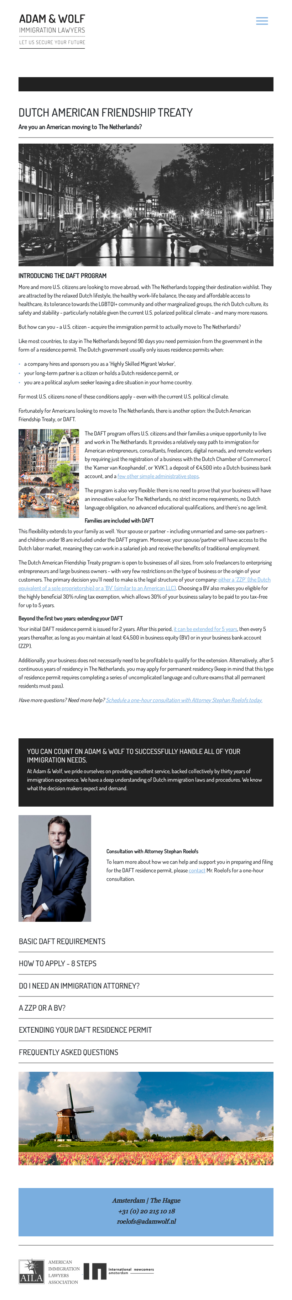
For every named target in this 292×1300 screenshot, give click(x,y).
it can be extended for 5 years (205, 628)
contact (197, 870)
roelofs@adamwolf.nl (146, 1221)
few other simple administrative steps (158, 476)
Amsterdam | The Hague (146, 1200)
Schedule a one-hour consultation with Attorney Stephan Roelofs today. (184, 700)
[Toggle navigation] (262, 21)
